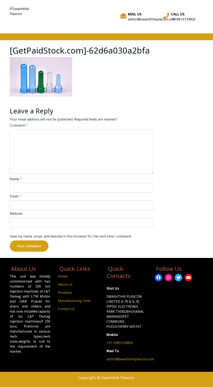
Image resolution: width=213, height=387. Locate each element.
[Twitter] (178, 277)
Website (16, 213)
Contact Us (66, 309)
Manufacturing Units (74, 300)
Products (65, 292)
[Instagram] (168, 277)
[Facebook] (158, 277)
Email (15, 196)
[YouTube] (188, 277)
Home (62, 276)
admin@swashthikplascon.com (151, 19)
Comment (19, 125)
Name (16, 179)
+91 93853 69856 (119, 343)
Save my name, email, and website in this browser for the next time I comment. (71, 236)
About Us (65, 284)
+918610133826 (183, 19)
